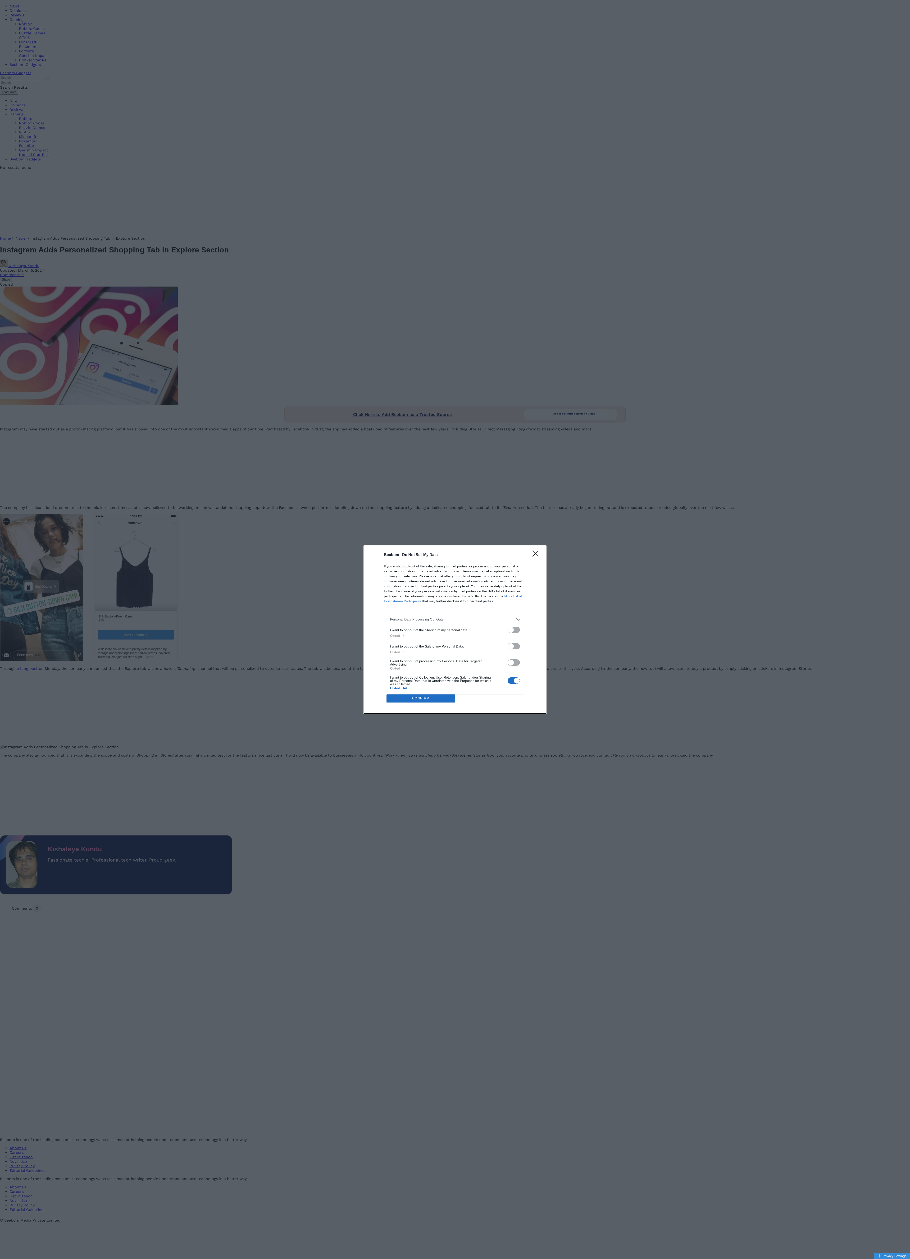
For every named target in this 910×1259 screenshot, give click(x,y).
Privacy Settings (894, 1256)
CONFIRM (421, 698)
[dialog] (455, 629)
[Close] (536, 555)
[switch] (514, 630)
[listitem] (455, 619)
